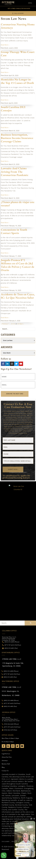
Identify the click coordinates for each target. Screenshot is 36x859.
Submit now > (13, 469)
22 (12, 324)
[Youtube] (21, 364)
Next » (22, 324)
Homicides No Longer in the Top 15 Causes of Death (17, 81)
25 (18, 324)
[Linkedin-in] (7, 364)
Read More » (5, 45)
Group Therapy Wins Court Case (18, 53)
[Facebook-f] (3, 364)
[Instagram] (12, 364)
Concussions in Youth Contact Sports (14, 231)
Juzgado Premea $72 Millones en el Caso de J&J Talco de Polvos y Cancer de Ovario (17, 265)
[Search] (30, 623)
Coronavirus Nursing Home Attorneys (18, 26)
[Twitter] (16, 364)
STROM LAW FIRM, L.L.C (11, 659)
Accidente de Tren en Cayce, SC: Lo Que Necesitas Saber (18, 295)
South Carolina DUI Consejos (13, 108)
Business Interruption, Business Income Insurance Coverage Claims (17, 138)
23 (14, 324)
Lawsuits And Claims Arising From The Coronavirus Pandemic (14, 171)
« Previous (4, 324)
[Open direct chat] (31, 818)
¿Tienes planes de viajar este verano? (17, 203)
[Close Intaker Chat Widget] (34, 818)
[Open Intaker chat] (17, 858)
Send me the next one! (14, 394)
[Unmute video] (25, 836)
